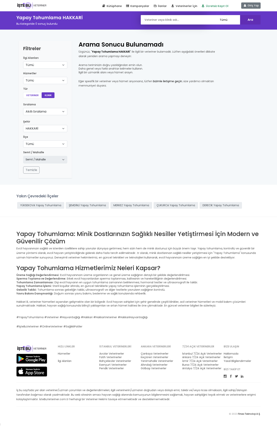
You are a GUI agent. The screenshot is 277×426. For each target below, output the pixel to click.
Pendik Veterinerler (111, 368)
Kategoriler (65, 357)
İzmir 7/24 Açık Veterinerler (200, 361)
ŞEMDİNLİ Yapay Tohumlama (87, 205)
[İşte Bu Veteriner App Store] (31, 371)
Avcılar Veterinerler (111, 354)
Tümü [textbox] (30, 65)
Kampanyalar (139, 6)
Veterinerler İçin (186, 6)
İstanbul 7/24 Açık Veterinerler (200, 354)
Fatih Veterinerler (110, 357)
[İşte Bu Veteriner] (31, 349)
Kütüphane (114, 6)
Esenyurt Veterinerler (113, 365)
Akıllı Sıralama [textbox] (36, 111)
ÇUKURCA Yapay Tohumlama (176, 205)
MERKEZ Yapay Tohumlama (131, 205)
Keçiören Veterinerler (154, 357)
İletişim (228, 357)
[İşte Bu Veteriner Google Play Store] (31, 359)
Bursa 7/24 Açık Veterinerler (200, 365)
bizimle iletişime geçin (167, 81)
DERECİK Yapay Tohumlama (221, 205)
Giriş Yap (253, 5)
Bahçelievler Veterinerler (115, 361)
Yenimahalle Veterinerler (157, 361)
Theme (31, 5)
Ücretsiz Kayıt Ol (216, 6)
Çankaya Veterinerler (154, 354)
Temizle (31, 170)
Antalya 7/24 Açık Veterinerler (200, 368)
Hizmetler (64, 354)
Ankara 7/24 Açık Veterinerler (200, 357)
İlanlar (162, 6)
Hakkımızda (231, 354)
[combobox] (45, 65)
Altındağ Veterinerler (154, 365)
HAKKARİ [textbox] (32, 128)
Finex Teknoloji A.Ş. (249, 414)
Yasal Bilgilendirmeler (237, 361)
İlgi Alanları (31, 58)
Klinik (48, 95)
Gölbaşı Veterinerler (153, 368)
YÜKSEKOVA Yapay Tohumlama (40, 205)
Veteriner (32, 95)
